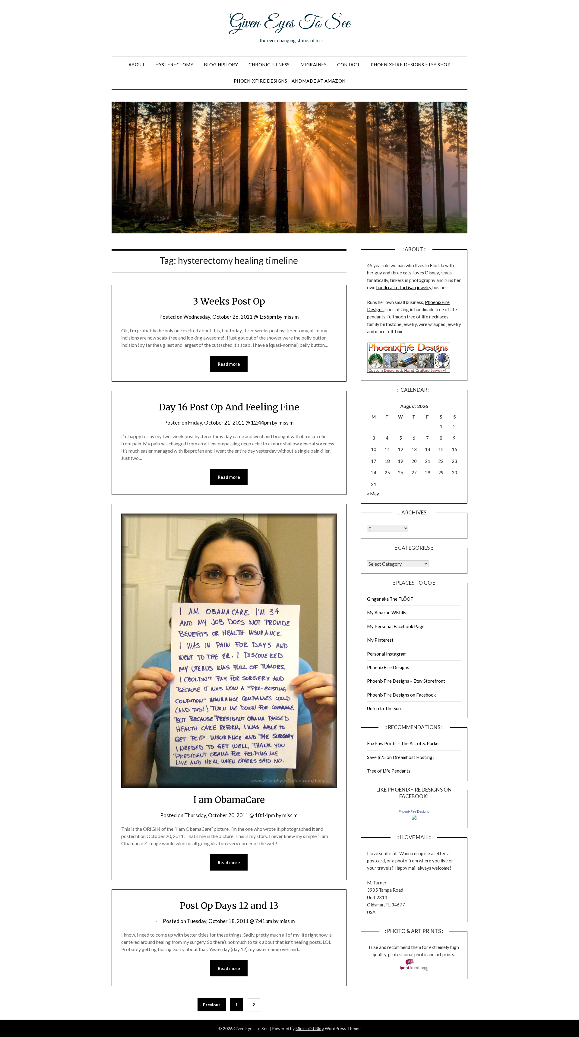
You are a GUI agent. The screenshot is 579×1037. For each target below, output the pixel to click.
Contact (348, 64)
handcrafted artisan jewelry (404, 287)
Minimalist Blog (310, 1028)
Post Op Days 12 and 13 (229, 905)
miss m (291, 317)
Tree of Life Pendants (388, 770)
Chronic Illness (269, 64)
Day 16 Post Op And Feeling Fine (229, 407)
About (136, 64)
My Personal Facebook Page (396, 626)
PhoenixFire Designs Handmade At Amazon (290, 81)
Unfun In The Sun (384, 708)
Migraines (313, 64)
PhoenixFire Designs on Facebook (401, 694)
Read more (229, 364)
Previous (211, 1004)
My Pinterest (380, 640)
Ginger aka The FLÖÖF (390, 599)
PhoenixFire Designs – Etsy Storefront (406, 681)
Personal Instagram (387, 653)
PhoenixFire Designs (388, 667)
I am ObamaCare (229, 799)
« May (373, 493)
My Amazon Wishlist (387, 612)
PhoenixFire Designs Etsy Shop (411, 64)
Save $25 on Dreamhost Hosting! (400, 757)
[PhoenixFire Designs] (414, 818)
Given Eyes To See (289, 23)
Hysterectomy (174, 64)
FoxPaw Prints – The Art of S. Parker (403, 743)
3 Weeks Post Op (229, 301)
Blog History (221, 64)
